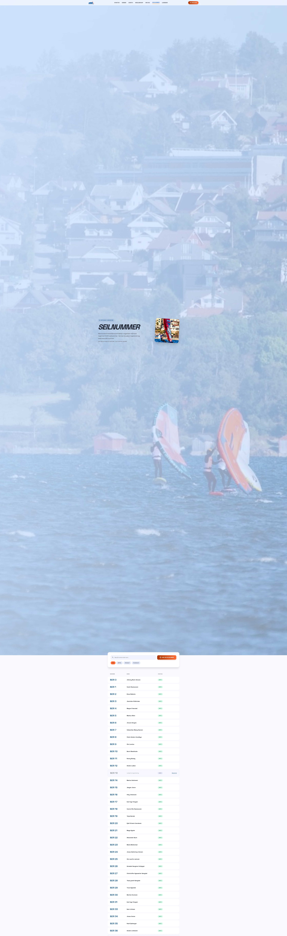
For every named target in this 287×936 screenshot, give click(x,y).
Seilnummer (156, 2)
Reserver (174, 773)
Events (131, 2)
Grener (124, 2)
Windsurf (127, 662)
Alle (113, 662)
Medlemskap (139, 2)
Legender (165, 2)
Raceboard (136, 662)
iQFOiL (119, 662)
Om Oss (147, 2)
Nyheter (116, 2)
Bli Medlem (193, 2)
